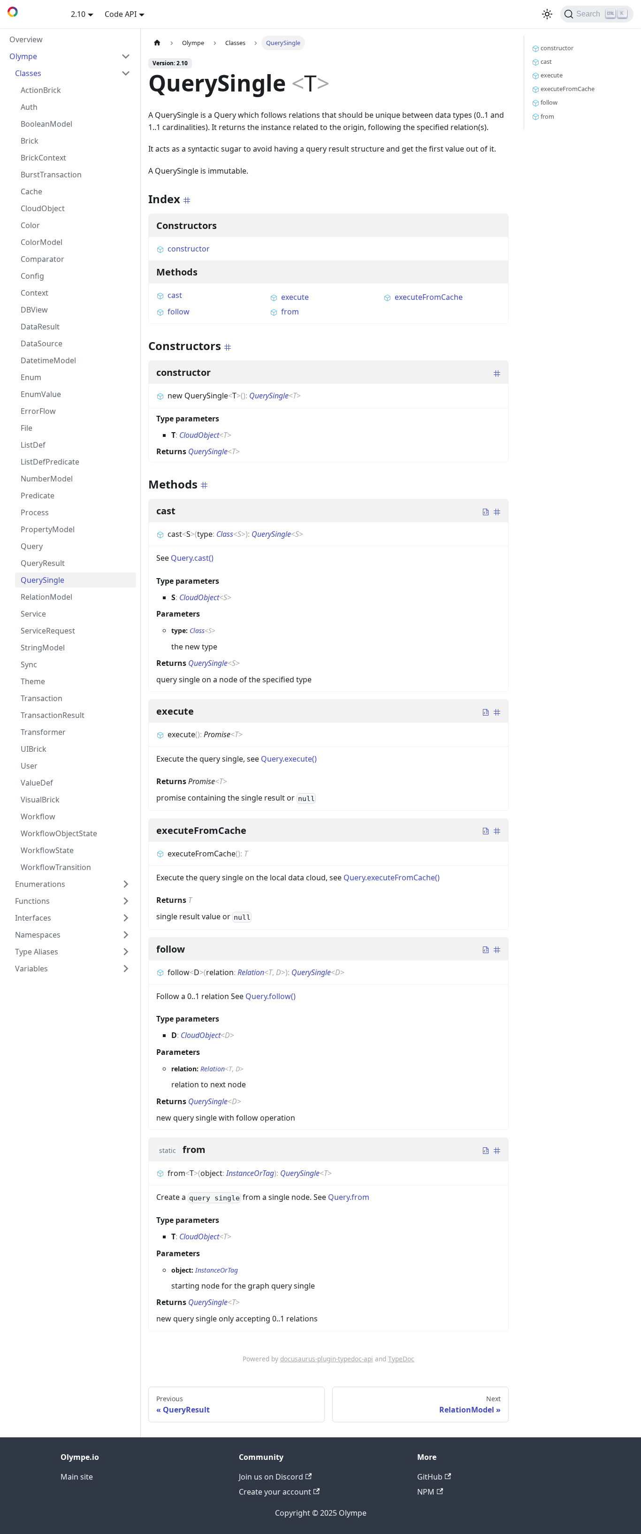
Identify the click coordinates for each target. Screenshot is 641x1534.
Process (35, 512)
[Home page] (157, 43)
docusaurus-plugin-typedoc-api (326, 1358)
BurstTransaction (51, 174)
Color (30, 225)
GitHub (430, 1477)
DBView (34, 310)
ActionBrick (41, 90)
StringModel (43, 647)
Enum (31, 377)
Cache (31, 191)
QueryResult (43, 563)
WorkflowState (47, 850)
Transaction (41, 698)
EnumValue (41, 394)
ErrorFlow (38, 411)
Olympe (23, 56)
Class (224, 534)
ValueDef (37, 783)
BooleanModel (46, 124)
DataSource (41, 343)
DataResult (40, 326)
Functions (32, 901)
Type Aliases (36, 951)
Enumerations (40, 884)
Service (33, 614)
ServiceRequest (48, 631)
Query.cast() (192, 558)
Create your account (275, 1492)
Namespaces (38, 935)
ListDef (33, 445)
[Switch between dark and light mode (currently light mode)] (547, 14)
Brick (29, 141)
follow (179, 311)
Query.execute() (289, 759)
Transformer (43, 732)
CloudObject (43, 208)
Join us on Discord (271, 1477)
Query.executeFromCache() (391, 877)
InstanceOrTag (250, 1173)
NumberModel (47, 478)
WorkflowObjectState (59, 833)
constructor (189, 249)
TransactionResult (52, 715)
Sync (29, 664)
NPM (426, 1492)
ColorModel (41, 242)
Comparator (42, 259)
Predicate (37, 495)
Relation (250, 972)
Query (32, 546)
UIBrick (33, 749)
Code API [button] (121, 14)
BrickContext (43, 158)
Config (32, 276)
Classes (28, 73)
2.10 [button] (78, 14)
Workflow (38, 816)
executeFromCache (429, 297)
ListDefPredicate (50, 462)
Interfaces (33, 918)
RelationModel (46, 597)
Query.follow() (270, 996)
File (26, 428)
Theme (33, 681)
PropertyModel (48, 529)
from (290, 311)
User (29, 766)
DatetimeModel (48, 360)
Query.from (348, 1197)
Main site (77, 1477)
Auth (29, 107)
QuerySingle (42, 580)
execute (295, 297)
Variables (31, 968)
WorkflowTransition (56, 867)
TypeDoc (401, 1358)
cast (175, 295)
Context (34, 293)
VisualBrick (40, 799)
